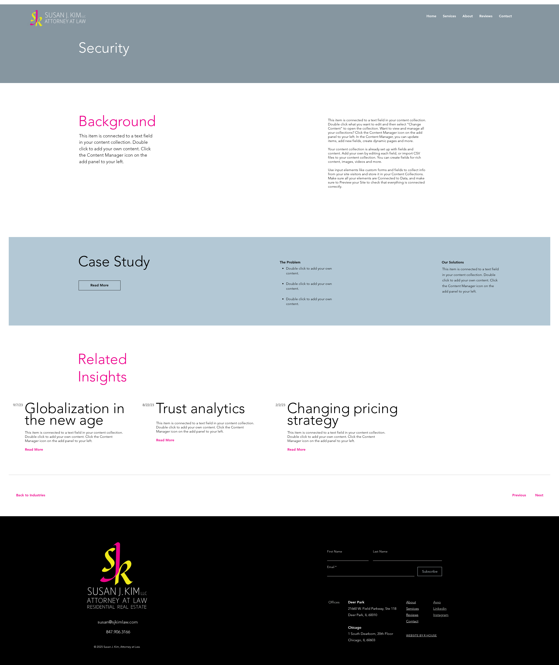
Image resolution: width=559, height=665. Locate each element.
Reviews (412, 615)
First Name (334, 551)
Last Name (380, 551)
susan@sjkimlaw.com (118, 622)
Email (331, 566)
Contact (412, 621)
